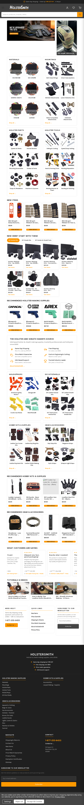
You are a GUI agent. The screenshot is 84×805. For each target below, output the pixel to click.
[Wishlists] (73, 8)
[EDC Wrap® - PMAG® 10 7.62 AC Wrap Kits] (69, 210)
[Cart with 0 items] (80, 8)
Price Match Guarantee (38, 623)
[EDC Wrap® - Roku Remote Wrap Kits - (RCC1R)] (15, 210)
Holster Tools (52, 130)
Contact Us (10, 743)
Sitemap (8, 762)
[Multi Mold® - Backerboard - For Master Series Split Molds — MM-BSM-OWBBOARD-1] (69, 311)
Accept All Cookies (34, 801)
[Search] (80, 14)
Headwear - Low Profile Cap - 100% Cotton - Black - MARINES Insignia (14, 534)
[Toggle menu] (3, 7)
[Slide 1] (31, 30)
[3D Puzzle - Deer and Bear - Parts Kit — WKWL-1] (33, 486)
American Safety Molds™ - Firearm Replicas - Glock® (60, 573)
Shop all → (12, 123)
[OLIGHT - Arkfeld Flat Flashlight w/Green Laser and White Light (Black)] (51, 522)
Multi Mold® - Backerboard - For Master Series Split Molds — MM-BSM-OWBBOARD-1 (67, 322)
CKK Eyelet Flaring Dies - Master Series (32, 573)
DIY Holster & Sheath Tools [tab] (43, 240)
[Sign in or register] (67, 8)
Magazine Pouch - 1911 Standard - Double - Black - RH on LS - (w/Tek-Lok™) (68, 534)
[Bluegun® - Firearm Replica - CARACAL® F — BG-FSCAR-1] (15, 311)
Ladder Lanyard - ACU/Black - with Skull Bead (14, 498)
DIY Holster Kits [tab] (13, 240)
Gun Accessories (7, 710)
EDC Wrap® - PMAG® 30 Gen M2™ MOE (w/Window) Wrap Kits (32, 222)
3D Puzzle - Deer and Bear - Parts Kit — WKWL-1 (32, 498)
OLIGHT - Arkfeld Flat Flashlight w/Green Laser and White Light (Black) (50, 534)
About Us (9, 750)
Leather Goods (7, 718)
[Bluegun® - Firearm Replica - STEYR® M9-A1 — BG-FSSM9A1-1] (33, 311)
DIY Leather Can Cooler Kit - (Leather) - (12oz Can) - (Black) (50, 498)
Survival (4, 728)
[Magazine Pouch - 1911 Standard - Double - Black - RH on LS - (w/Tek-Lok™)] (69, 522)
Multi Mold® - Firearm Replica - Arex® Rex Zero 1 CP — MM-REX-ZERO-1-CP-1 (50, 322)
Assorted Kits (47, 682)
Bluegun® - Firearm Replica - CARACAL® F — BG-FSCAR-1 (15, 322)
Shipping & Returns (37, 620)
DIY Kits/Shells (52, 374)
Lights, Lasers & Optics (9, 720)
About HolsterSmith (37, 626)
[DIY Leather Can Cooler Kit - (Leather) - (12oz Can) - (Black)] (51, 486)
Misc (3, 723)
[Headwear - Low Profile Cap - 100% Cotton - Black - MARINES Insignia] (15, 522)
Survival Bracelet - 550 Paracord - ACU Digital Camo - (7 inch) (33, 534)
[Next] (74, 217)
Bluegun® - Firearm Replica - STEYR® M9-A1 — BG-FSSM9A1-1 (32, 322)
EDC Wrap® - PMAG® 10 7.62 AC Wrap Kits (69, 222)
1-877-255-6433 (12, 620)
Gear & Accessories (54, 425)
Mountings (50, 60)
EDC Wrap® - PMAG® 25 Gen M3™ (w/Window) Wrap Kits (51, 222)
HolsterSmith (42, 654)
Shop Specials (35, 616)
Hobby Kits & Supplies (20, 425)
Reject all (19, 801)
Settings (7, 801)
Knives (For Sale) (7, 715)
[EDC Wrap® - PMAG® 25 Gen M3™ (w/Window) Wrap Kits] (51, 210)
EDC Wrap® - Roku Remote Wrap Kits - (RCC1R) (13, 222)
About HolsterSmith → (17, 366)
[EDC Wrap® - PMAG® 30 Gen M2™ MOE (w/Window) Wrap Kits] (33, 210)
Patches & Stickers (8, 725)
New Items (34, 613)
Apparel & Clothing (8, 705)
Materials (14, 60)
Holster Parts (16, 130)
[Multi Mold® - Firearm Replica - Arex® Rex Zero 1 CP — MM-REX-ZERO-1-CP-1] (51, 311)
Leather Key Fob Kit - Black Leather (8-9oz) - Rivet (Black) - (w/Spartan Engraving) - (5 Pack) (68, 498)
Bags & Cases (7, 708)
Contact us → (11, 625)
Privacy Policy (35, 630)
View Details (15, 229)
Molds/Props (15, 374)
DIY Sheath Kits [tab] (26, 240)
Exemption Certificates (14, 759)
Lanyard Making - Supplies (51, 685)
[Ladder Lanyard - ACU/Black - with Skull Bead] (15, 486)
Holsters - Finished (8, 713)
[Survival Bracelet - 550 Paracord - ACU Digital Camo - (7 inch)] (33, 522)
